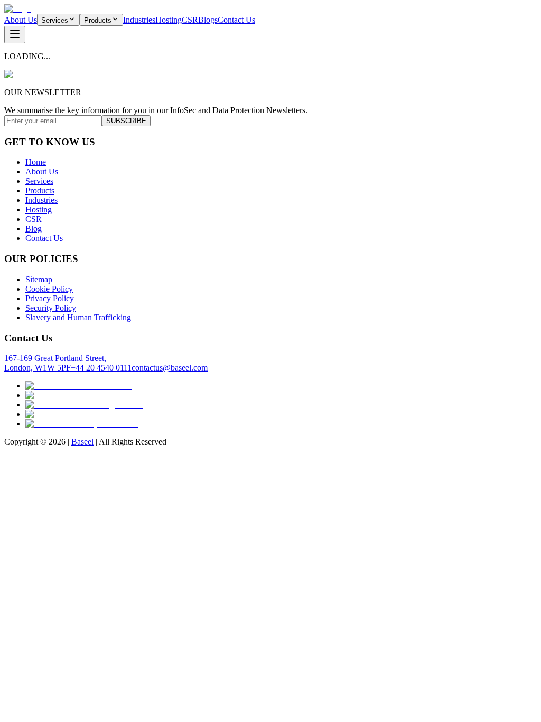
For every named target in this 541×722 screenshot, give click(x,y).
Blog (33, 228)
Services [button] (54, 20)
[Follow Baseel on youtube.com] (81, 423)
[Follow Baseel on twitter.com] (78, 385)
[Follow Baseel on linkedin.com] (81, 414)
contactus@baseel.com (170, 367)
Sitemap (38, 279)
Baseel (82, 441)
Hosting (168, 19)
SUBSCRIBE (126, 121)
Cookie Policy (49, 288)
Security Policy (50, 307)
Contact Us (236, 19)
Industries (139, 19)
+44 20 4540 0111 (101, 367)
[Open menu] (14, 34)
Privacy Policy (49, 298)
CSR (190, 19)
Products (39, 190)
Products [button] (97, 20)
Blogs (208, 19)
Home (35, 162)
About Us (20, 19)
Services (39, 181)
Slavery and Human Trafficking (78, 317)
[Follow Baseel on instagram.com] (84, 404)
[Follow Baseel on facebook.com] (83, 395)
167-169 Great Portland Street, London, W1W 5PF (55, 363)
